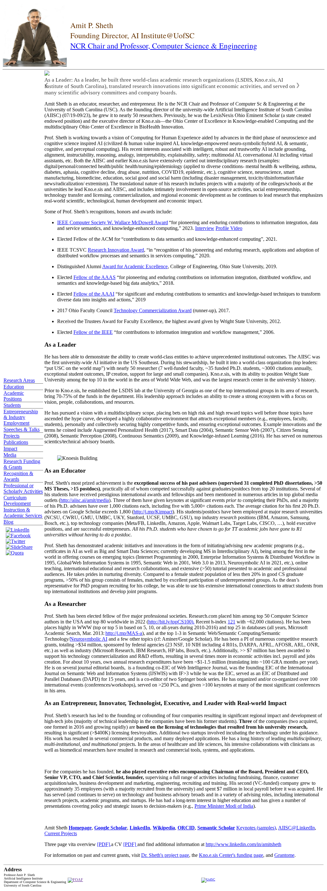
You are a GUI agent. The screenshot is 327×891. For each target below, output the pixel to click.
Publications (16, 442)
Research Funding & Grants (22, 464)
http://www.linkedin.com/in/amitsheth (243, 844)
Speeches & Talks (22, 429)
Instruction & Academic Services (23, 512)
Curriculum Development (17, 500)
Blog (8, 522)
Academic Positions (14, 395)
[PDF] (130, 844)
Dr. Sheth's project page (165, 855)
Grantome (284, 855)
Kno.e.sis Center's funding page (231, 855)
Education (14, 386)
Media (10, 455)
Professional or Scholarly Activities (23, 488)
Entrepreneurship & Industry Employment (21, 417)
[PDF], (104, 844)
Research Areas (19, 380)
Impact (10, 448)
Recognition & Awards (18, 476)
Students (12, 405)
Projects (11, 435)
